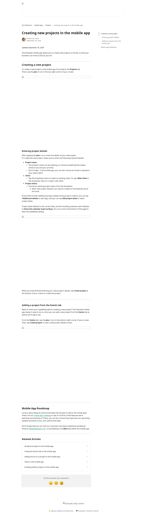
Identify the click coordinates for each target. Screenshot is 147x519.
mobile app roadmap (42, 415)
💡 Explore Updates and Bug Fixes (61, 511)
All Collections (27, 25)
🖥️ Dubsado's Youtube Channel (87, 511)
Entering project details (110, 37)
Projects (48, 25)
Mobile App (39, 25)
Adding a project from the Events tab (111, 42)
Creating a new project (109, 34)
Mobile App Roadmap (108, 47)
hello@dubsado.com (37, 429)
